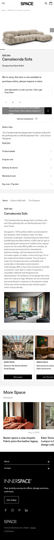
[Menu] (3, 3)
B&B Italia (11, 10)
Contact (7, 468)
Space (4, 10)
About (6, 461)
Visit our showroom (25, 118)
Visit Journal (8, 397)
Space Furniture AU (27, 3)
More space (18, 377)
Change (33, 528)
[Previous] (2, 30)
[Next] (52, 30)
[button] (50, 4)
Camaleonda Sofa (23, 10)
